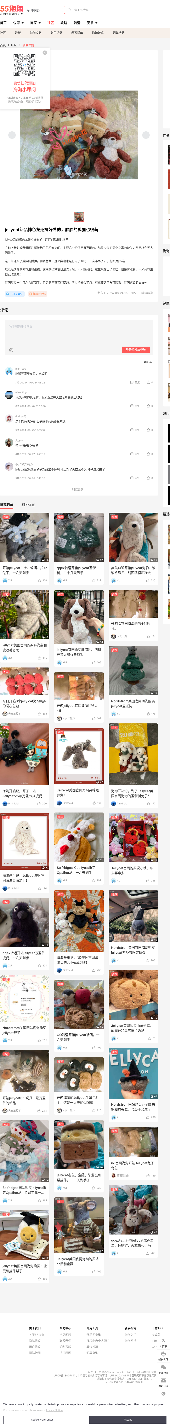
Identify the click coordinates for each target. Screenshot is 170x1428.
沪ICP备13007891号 (66, 1375)
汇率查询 (92, 1352)
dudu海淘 (20, 416)
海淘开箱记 (39, 293)
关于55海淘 (36, 1334)
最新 (18, 32)
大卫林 (19, 440)
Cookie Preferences (42, 1419)
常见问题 (65, 1334)
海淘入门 (130, 1334)
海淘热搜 (130, 1340)
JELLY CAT (16, 293)
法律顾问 (65, 1352)
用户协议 (35, 1346)
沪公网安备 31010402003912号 (124, 1382)
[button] (35, 10)
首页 (3, 45)
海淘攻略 (35, 32)
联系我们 (65, 1340)
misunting (21, 392)
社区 (3, 32)
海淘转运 (98, 32)
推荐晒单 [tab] (6, 505)
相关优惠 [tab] (28, 505)
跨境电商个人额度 (98, 1340)
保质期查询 (93, 1334)
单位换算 (92, 1346)
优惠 (16, 23)
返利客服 (65, 1346)
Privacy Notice (54, 1410)
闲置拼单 (77, 32)
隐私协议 (35, 1340)
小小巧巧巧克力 (24, 464)
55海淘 (12, 10)
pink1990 (20, 368)
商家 (33, 23)
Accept (128, 1419)
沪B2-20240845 (120, 1375)
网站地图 (35, 1352)
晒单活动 (118, 32)
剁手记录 (56, 32)
